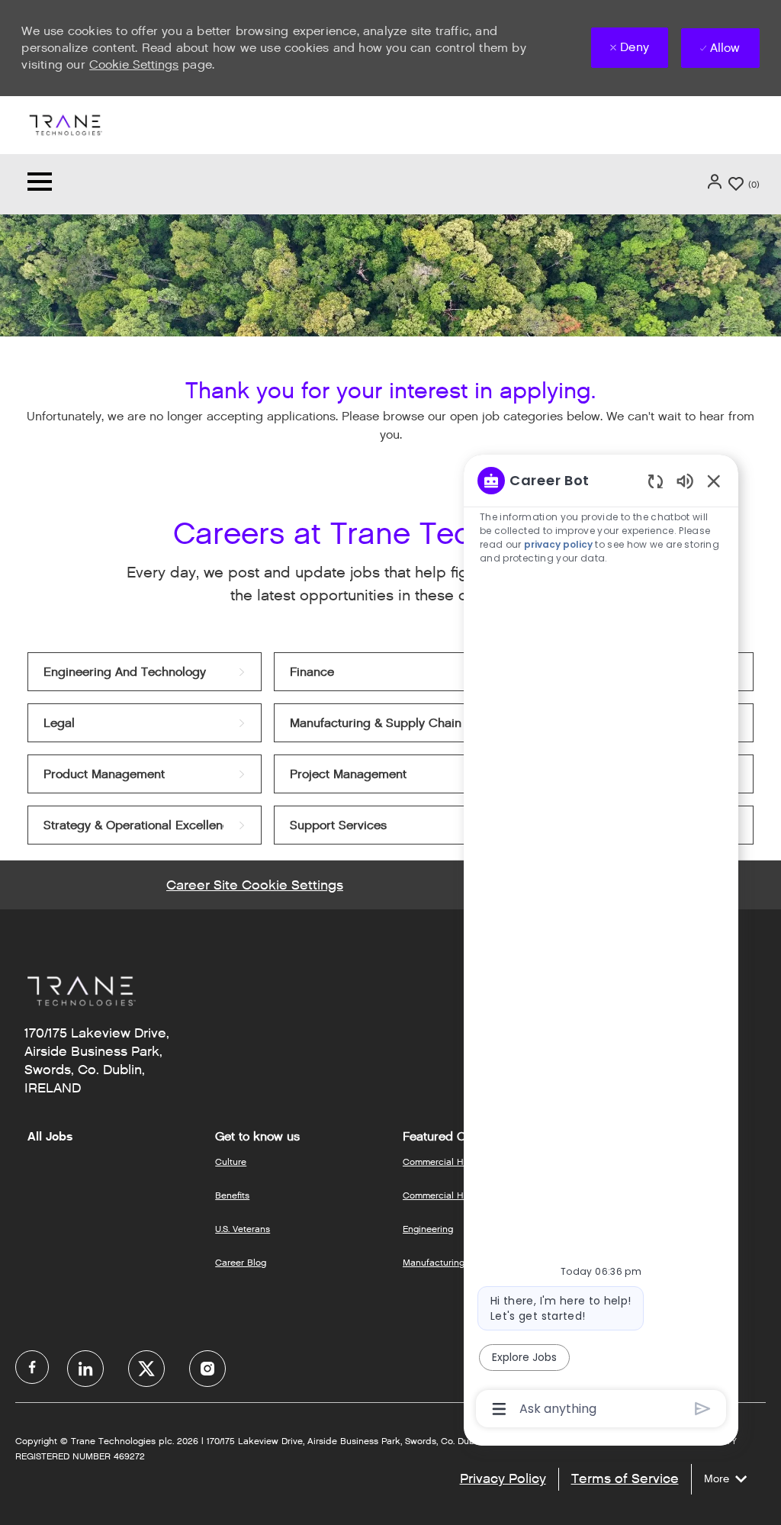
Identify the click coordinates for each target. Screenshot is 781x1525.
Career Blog (240, 1262)
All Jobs (49, 1137)
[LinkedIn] (85, 1368)
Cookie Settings (133, 64)
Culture (230, 1161)
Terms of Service (625, 1478)
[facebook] (32, 1367)
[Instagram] (207, 1368)
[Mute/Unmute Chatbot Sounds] (684, 480)
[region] (601, 943)
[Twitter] (146, 1368)
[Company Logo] (64, 123)
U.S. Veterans (242, 1228)
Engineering (428, 1228)
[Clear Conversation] (655, 481)
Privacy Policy (503, 1478)
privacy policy (559, 544)
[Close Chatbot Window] (714, 480)
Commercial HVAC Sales (455, 1195)
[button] (716, 181)
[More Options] (499, 1409)
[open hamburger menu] (39, 184)
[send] (702, 1408)
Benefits (232, 1195)
